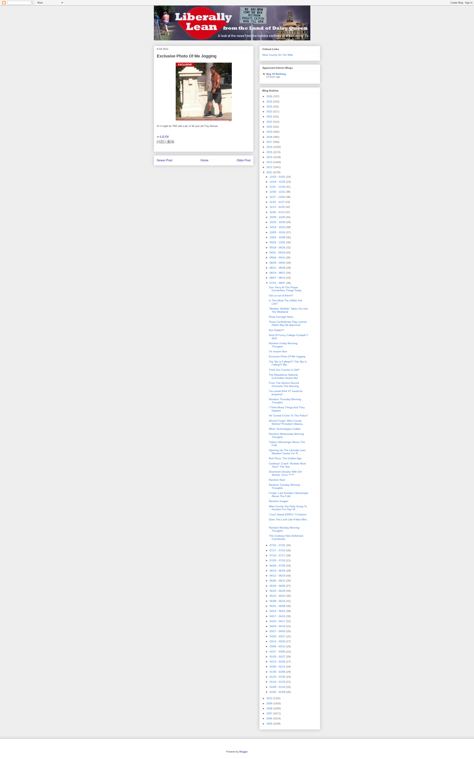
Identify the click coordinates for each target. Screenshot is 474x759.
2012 (269, 167)
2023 (269, 111)
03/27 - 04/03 (278, 631)
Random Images (278, 501)
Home (204, 160)
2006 (269, 718)
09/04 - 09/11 (278, 257)
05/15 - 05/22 (278, 595)
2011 (269, 172)
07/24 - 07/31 (278, 545)
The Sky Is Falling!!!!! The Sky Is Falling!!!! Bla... (288, 363)
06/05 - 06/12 (278, 580)
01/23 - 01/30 (278, 676)
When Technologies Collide (285, 428)
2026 (269, 96)
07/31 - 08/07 (278, 282)
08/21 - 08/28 (278, 267)
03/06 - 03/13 (278, 646)
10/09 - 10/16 (278, 232)
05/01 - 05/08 (278, 605)
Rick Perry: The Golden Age (285, 458)
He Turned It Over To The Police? (288, 415)
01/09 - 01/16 (278, 686)
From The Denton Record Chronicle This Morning (284, 384)
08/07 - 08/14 (278, 277)
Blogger (243, 751)
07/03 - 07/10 (278, 560)
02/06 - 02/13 (278, 666)
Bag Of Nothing (276, 73)
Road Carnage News (281, 316)
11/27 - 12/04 (278, 196)
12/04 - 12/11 (278, 191)
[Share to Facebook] (169, 142)
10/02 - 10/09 (278, 237)
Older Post (244, 160)
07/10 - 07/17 (278, 555)
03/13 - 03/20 (278, 641)
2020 (269, 126)
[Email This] (158, 142)
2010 (269, 698)
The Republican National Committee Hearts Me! (283, 376)
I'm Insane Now (278, 351)
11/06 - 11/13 (277, 212)
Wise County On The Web (277, 54)
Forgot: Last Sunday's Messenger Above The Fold (288, 494)
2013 (269, 162)
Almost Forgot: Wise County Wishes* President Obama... (287, 422)
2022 (269, 116)
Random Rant (277, 479)
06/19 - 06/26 (278, 570)
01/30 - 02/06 (278, 671)
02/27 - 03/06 (278, 651)
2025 (269, 101)
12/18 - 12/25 (278, 181)
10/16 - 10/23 (278, 227)
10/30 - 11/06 (278, 217)
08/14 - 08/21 (278, 272)
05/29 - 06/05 (278, 585)
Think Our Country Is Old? (284, 369)
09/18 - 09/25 (278, 247)
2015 (269, 152)
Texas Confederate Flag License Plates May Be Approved (288, 323)
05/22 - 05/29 (278, 590)
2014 (269, 157)
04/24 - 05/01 (278, 610)
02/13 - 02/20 (278, 661)
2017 (269, 141)
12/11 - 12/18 (278, 186)
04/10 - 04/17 (278, 621)
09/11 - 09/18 (278, 252)
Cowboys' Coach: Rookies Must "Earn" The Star (287, 465)
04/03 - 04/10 (278, 626)
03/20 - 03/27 (278, 636)
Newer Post (164, 160)
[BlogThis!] (162, 142)
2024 (269, 106)
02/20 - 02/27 (278, 656)
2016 (269, 146)
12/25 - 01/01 (278, 176)
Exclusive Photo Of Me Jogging (186, 56)
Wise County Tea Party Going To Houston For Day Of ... (288, 508)
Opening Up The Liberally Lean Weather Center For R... (287, 452)
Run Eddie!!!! (276, 330)
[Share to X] (165, 142)
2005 (269, 723)
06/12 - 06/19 (278, 575)
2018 (269, 136)
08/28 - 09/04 (278, 262)
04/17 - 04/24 (278, 616)
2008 (269, 708)
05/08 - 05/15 (278, 600)
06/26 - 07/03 (278, 565)
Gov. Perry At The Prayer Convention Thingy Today (285, 289)
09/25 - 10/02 (278, 242)
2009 (269, 703)
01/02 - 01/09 (278, 691)
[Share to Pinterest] (172, 142)
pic (186, 126)
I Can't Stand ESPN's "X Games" (288, 514)
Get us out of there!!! (281, 295)
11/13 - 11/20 (277, 206)
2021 (269, 121)
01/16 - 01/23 (278, 681)
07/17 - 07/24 (278, 550)
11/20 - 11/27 (277, 201)
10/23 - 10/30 (278, 222)
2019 (269, 131)
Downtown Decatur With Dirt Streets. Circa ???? (285, 473)
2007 (269, 713)
